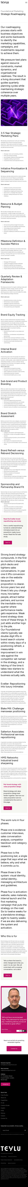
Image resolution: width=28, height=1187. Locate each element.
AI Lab (2, 1103)
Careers (3, 1115)
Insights (3, 1108)
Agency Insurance (11, 1163)
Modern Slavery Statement (6, 1159)
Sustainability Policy (18, 1159)
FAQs (2, 1110)
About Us (3, 1097)
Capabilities (4, 1100)
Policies (3, 1113)
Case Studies (4, 1095)
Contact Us (4, 1118)
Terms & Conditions (12, 1156)
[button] (26, 2)
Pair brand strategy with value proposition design (12, 785)
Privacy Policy (3, 1156)
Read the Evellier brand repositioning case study (12, 520)
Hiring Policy (3, 1163)
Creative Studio (5, 1105)
